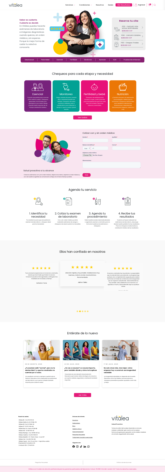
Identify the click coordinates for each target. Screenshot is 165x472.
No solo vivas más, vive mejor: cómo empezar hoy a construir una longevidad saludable (120, 370)
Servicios (69, 5)
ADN (114, 60)
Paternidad (45, 60)
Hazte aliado (76, 423)
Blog (73, 426)
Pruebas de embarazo (132, 60)
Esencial (60, 60)
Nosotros (100, 5)
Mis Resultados (123, 5)
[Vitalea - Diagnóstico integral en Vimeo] (88, 446)
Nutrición (102, 60)
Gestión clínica (76, 429)
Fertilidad (73, 60)
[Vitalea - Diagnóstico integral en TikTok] (81, 446)
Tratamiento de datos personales (82, 437)
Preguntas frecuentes (78, 434)
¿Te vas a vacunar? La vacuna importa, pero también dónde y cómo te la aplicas (80, 369)
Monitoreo (88, 60)
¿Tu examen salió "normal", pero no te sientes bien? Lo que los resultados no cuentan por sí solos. (40, 370)
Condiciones (84, 5)
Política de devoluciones (124, 462)
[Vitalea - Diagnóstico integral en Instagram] (77, 446)
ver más (83, 395)
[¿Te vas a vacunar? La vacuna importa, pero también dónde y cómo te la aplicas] (81, 350)
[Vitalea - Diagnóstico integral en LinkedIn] (85, 446)
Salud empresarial (77, 432)
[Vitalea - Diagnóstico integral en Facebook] (73, 446)
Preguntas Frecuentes (41, 462)
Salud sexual (29, 60)
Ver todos (82, 117)
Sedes (110, 5)
